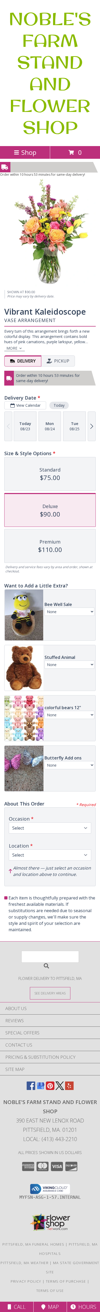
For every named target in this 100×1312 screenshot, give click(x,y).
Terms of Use (50, 1290)
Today (59, 405)
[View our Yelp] (69, 1088)
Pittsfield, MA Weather (25, 1262)
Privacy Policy (26, 1281)
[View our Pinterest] (50, 1088)
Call (18, 1306)
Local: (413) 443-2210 (50, 1139)
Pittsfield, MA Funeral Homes (33, 1244)
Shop (28, 152)
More (11, 348)
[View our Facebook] (31, 1088)
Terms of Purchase (66, 1281)
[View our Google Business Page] (40, 1088)
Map (52, 1306)
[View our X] (59, 1088)
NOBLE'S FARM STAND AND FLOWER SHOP (50, 73)
